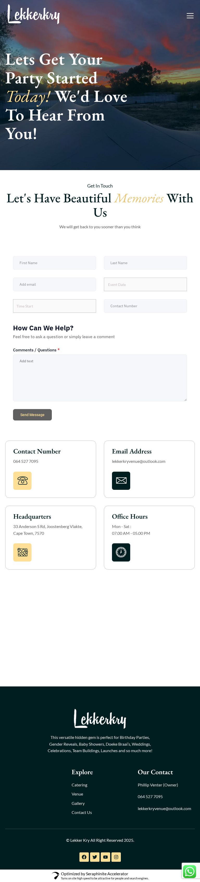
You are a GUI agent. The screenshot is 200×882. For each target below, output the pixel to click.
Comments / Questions (36, 349)
